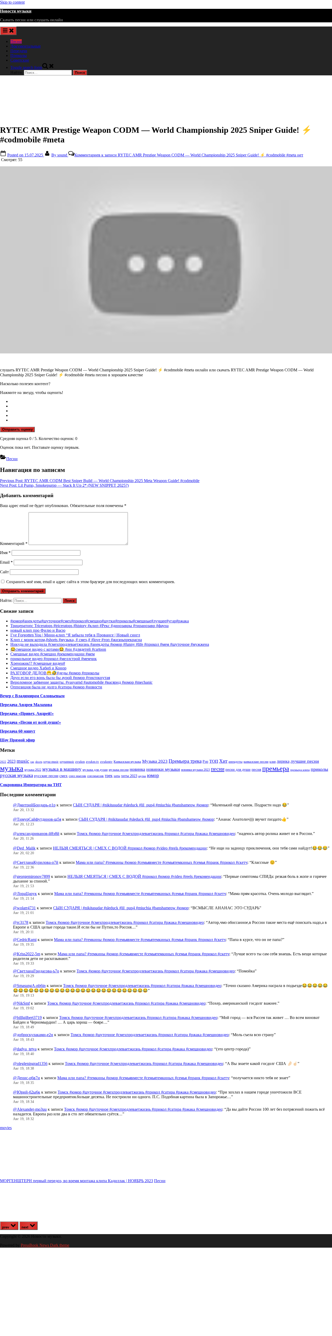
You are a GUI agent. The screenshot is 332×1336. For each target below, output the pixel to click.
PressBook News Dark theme (45, 1245)
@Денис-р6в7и (26, 1078)
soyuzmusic (67, 762)
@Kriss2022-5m (26, 954)
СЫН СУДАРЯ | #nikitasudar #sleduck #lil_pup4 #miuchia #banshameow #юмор (140, 805)
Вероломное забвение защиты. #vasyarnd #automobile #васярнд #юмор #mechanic (81, 682)
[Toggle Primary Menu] (8, 31)
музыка (11, 768)
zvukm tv (92, 762)
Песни (16, 41)
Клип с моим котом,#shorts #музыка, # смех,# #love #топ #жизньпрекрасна (76, 639)
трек (109, 775)
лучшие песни (304, 761)
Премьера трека (185, 761)
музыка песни (119, 770)
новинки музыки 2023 (195, 770)
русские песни (46, 775)
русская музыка (16, 775)
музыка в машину (61, 769)
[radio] (171, 401)
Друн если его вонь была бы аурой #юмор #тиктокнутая (60, 677)
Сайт (4, 572)
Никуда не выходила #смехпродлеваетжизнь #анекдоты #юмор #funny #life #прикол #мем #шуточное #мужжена (109, 644)
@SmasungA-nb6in (29, 985)
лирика (283, 761)
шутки (142, 776)
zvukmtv (106, 762)
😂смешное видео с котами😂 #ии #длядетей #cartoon (58, 649)
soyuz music (51, 762)
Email (6, 562)
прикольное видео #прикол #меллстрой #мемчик (53, 658)
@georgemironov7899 (31, 876)
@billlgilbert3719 (27, 1017)
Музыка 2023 (155, 761)
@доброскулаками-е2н (33, 1034)
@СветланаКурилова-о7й (35, 862)
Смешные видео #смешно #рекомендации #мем (52, 654)
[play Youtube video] (166, 259)
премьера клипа (300, 769)
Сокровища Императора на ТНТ (31, 784)
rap (32, 761)
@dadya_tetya (25, 1049)
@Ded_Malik (24, 848)
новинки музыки (163, 769)
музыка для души (95, 770)
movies (6, 1128)
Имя (5, 552)
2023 (11, 761)
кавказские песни (256, 762)
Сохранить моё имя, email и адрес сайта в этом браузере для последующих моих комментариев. (90, 582)
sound (59, 155)
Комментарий (13, 543)
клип (272, 762)
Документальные (25, 46)
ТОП (213, 761)
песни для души (238, 770)
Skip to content (12, 2)
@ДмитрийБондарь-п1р (34, 805)
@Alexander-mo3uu (30, 1109)
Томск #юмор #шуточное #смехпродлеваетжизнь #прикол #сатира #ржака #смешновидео (156, 833)
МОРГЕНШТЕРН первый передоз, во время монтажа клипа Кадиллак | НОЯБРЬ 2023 (76, 1181)
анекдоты (236, 762)
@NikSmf (21, 1003)
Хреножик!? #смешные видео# (37, 663)
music (23, 761)
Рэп (205, 762)
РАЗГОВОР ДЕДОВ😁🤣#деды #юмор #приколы (54, 673)
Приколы (18, 55)
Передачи (18, 51)
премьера (275, 768)
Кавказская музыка (127, 762)
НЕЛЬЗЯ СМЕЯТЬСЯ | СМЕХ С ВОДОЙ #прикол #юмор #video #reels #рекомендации (130, 848)
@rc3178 (20, 922)
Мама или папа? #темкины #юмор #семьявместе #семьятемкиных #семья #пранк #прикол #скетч (161, 862)
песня (256, 769)
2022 (3, 761)
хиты (117, 776)
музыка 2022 (32, 769)
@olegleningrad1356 (30, 1063)
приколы (319, 769)
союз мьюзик (77, 776)
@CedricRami (25, 939)
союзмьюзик (95, 776)
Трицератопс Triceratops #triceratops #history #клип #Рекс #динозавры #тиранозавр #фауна (89, 625)
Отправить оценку (17, 429)
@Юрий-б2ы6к (26, 1092)
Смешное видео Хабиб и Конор (38, 668)
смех (63, 776)
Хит (223, 761)
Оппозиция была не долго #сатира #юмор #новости (56, 687)
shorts (38, 761)
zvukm (80, 762)
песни (217, 769)
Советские (19, 60)
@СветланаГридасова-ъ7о (36, 971)
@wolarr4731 (24, 908)
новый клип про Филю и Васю (37, 630)
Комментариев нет (188, 155)
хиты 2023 (129, 776)
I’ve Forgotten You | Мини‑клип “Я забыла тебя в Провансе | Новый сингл (75, 635)
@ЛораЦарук (25, 893)
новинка (137, 769)
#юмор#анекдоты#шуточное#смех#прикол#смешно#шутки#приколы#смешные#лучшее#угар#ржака (99, 621)
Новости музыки (15, 11)
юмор (153, 775)
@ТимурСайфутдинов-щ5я (37, 819)
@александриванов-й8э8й (36, 833)
